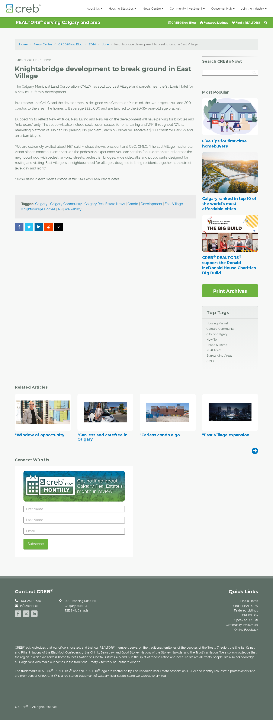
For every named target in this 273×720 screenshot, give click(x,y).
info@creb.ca (29, 605)
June (105, 44)
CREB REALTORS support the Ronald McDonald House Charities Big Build (229, 265)
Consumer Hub (221, 8)
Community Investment (186, 8)
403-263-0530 (30, 601)
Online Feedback (246, 629)
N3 (60, 209)
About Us (93, 8)
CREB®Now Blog (183, 22)
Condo (133, 204)
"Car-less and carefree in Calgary (102, 437)
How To (211, 339)
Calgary (41, 204)
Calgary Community (66, 204)
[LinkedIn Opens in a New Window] (34, 613)
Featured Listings (215, 22)
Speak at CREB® (246, 620)
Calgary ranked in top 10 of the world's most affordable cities (229, 203)
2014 (92, 44)
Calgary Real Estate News (104, 204)
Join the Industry (252, 8)
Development (151, 204)
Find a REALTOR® (247, 22)
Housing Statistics (121, 8)
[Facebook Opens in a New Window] (18, 613)
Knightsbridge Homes (38, 209)
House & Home (216, 345)
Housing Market (217, 323)
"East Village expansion (225, 435)
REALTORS (214, 350)
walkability (73, 209)
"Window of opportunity (39, 435)
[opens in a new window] (230, 290)
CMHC (210, 361)
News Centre (152, 8)
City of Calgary (217, 334)
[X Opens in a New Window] (26, 613)
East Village (174, 204)
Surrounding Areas (219, 355)
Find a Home (249, 601)
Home (23, 44)
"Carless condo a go (160, 435)
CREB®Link (250, 615)
